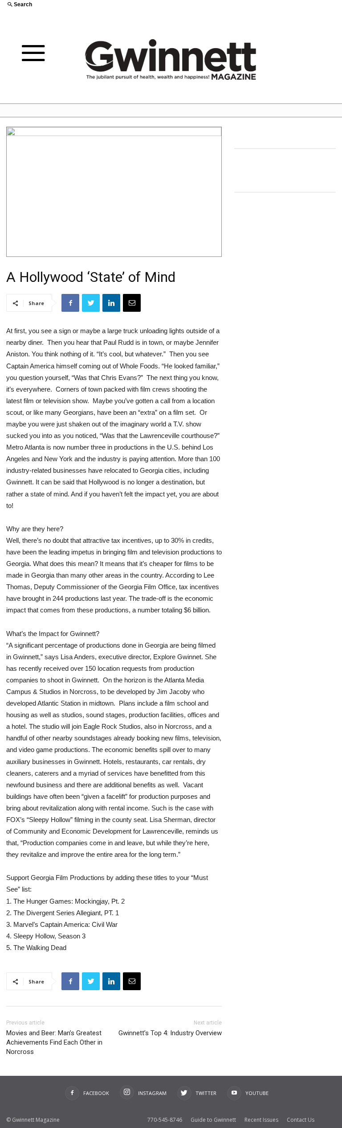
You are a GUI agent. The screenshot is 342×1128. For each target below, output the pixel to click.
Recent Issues (261, 1120)
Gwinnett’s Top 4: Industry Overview (170, 1033)
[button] (85, 5)
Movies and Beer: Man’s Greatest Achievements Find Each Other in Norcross (54, 1042)
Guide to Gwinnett (213, 1120)
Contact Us (300, 1120)
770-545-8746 (164, 1120)
